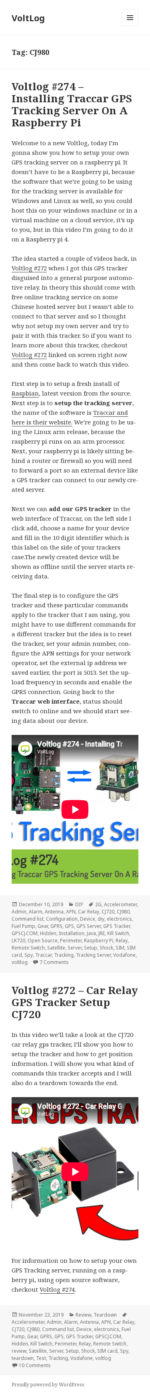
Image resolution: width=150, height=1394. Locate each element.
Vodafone (124, 955)
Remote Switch (28, 947)
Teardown (105, 1314)
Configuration (62, 918)
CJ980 (123, 911)
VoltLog (28, 18)
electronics (119, 918)
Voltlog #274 (57, 1289)
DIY (79, 904)
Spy (28, 955)
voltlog (20, 962)
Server (75, 947)
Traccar (43, 955)
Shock (106, 947)
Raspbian (25, 393)
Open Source (43, 940)
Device (87, 918)
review (19, 1350)
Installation (71, 933)
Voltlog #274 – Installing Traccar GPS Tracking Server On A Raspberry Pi (72, 104)
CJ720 (108, 911)
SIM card (107, 1350)
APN (71, 911)
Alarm (35, 911)
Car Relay (88, 911)
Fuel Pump (23, 926)
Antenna (54, 911)
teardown (23, 1358)
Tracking (64, 955)
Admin (19, 911)
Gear (43, 926)
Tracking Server (93, 955)
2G (98, 904)
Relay (122, 940)
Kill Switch (118, 933)
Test (41, 1358)
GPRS (56, 926)
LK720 (18, 940)
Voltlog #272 (29, 268)
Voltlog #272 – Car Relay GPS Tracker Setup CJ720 (75, 1002)
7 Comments (54, 962)
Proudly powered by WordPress (48, 1384)
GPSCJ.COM (25, 933)
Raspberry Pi (98, 940)
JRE (101, 933)
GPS (69, 926)
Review (83, 1314)
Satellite (56, 947)
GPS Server (88, 926)
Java (91, 933)
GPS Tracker (116, 926)
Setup (90, 947)
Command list (28, 918)
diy (101, 918)
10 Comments (35, 1365)
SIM (120, 947)
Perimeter (71, 940)
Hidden (48, 933)
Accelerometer (120, 904)
